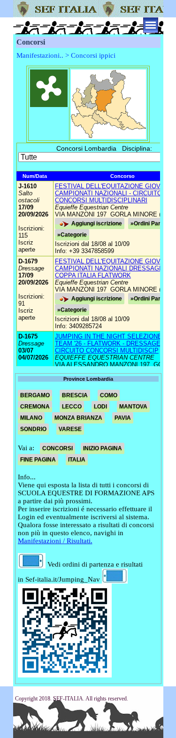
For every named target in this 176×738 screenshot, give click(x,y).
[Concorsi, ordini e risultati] (32, 564)
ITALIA (76, 459)
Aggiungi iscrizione (96, 223)
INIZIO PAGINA (102, 448)
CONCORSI (57, 448)
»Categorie (72, 234)
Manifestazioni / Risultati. (55, 541)
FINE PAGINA (38, 459)
